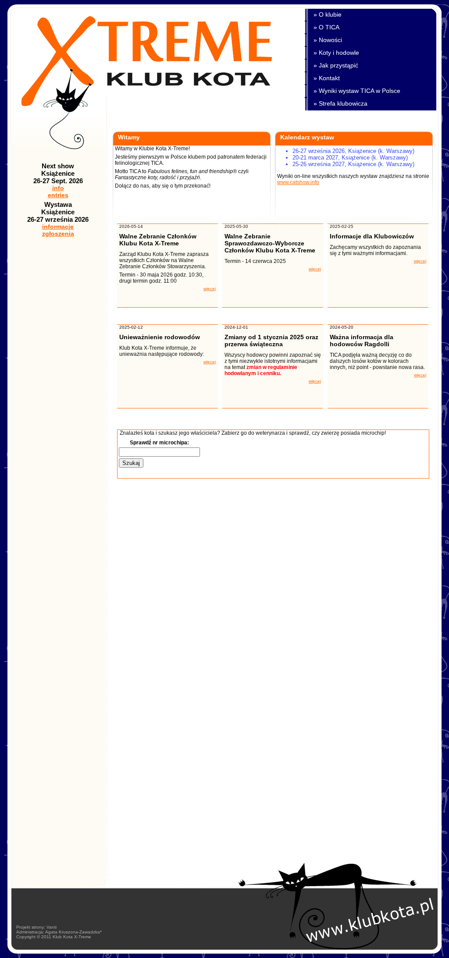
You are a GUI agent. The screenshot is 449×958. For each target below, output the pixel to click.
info (58, 188)
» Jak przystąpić (336, 65)
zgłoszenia (58, 233)
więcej (209, 288)
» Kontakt (327, 78)
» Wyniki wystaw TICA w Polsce (357, 90)
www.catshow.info (298, 182)
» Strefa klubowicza (340, 103)
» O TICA (326, 27)
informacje (58, 226)
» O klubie (328, 14)
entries (58, 195)
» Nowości (328, 39)
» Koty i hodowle (336, 52)
